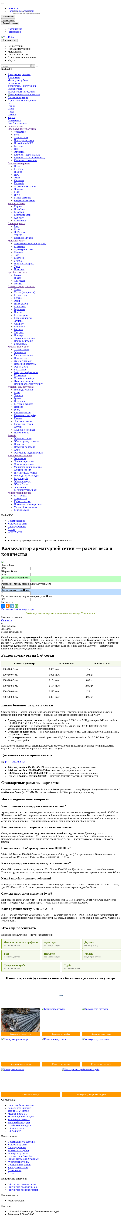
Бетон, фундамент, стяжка (22, 129)
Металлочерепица (24, 355)
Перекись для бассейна (20, 1156)
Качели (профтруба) (25, 415)
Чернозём (19, 183)
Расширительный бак (25, 490)
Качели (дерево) (22, 412)
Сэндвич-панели (23, 361)
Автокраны (14, 77)
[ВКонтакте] (3, 606)
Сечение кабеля (22, 469)
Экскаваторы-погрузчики (21, 91)
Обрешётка (20, 352)
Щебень (12, 114)
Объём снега (21, 366)
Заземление (20, 487)
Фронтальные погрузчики (22, 86)
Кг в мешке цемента (19, 1119)
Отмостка (19, 151)
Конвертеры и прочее (19, 492)
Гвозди (17, 277)
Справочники (8, 1099)
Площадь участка (23, 389)
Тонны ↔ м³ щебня (18, 1110)
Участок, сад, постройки (21, 386)
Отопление (20, 458)
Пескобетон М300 (23, 143)
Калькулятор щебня (18, 1150)
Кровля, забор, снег (18, 346)
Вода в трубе (21, 478)
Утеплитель (20, 343)
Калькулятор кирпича (19, 1108)
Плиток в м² (14, 1131)
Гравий (11, 106)
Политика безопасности (21, 1105)
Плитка (18, 312)
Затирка (18, 320)
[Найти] (37, 66)
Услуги (11, 117)
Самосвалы (14, 83)
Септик (18, 426)
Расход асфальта (22, 197)
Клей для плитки (23, 318)
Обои (17, 300)
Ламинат (19, 323)
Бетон (17, 134)
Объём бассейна (16, 520)
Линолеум (19, 326)
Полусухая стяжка (24, 140)
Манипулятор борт (18, 80)
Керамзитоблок (22, 214)
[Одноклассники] (8, 606)
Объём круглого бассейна (21, 1141)
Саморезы (19, 280)
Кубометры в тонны (18, 1161)
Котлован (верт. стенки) (27, 154)
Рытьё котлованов (17, 123)
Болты (17, 275)
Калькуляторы (15, 126)
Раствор (18, 146)
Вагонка (18, 329)
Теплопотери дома (24, 461)
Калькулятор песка (18, 1153)
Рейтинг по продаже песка (22, 1184)
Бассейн (12, 435)
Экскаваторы (15, 88)
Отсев (17, 177)
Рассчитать (7, 609)
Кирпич (18, 206)
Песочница (20, 401)
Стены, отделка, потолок (21, 286)
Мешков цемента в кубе (21, 1116)
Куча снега (20, 369)
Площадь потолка (23, 341)
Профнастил (20, 358)
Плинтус (19, 335)
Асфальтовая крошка (25, 186)
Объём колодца (22, 481)
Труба (17, 266)
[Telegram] (12, 606)
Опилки (18, 189)
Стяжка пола (21, 137)
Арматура (19, 246)
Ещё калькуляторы (24, 609)
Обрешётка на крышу (19, 1164)
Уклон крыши (21, 349)
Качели (18, 418)
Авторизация (15, 29)
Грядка (17, 398)
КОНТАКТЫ (15, 532)
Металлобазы (32, 94)
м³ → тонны (20, 495)
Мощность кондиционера (28, 467)
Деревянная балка (23, 237)
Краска (18, 298)
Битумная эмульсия (24, 200)
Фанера (18, 235)
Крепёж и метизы (17, 272)
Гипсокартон (21, 303)
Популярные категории (14, 1178)
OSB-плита (20, 232)
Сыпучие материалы (19, 163)
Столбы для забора (24, 378)
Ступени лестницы (24, 429)
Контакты (13, 8)
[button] (2, 3)
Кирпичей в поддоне (19, 1122)
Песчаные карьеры (18, 97)
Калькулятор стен (17, 523)
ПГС (16, 174)
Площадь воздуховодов (26, 475)
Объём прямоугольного (26, 441)
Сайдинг (19, 332)
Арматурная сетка (24, 249)
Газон (17, 392)
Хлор (17, 449)
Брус (10, 103)
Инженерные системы (20, 455)
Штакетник (20, 375)
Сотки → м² (20, 498)
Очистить (6, 620)
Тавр (16, 255)
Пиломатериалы (16, 223)
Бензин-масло (21, 510)
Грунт (17, 194)
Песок (11, 111)
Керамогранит (21, 315)
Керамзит (19, 180)
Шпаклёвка (20, 306)
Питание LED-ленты (25, 472)
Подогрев (19, 444)
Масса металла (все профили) (30, 243)
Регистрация (14, 31)
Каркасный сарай (23, 424)
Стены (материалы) (24, 292)
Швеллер (19, 257)
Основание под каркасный (28, 452)
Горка (17, 409)
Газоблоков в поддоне (19, 1125)
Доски (11, 108)
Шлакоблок (20, 220)
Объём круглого (22, 438)
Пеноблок (19, 209)
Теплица (18, 395)
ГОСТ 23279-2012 (15, 762)
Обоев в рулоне (16, 1128)
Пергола (18, 406)
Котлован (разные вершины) (29, 157)
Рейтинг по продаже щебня (22, 1187)
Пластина (19, 269)
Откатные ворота (23, 381)
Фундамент (20, 131)
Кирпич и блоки (16, 203)
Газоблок (19, 212)
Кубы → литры (22, 501)
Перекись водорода (24, 447)
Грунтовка (19, 309)
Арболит (19, 217)
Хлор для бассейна (18, 1167)
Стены (17, 289)
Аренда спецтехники (19, 74)
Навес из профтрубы (25, 363)
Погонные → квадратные (28, 504)
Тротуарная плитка (24, 338)
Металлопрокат (16, 240)
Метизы (18, 283)
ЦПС (17, 149)
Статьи (11, 529)
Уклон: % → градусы (25, 507)
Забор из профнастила (26, 372)
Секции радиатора (24, 464)
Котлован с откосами (25, 160)
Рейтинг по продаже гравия (23, 1189)
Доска (17, 229)
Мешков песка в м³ (18, 1113)
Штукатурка (20, 295)
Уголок (18, 260)
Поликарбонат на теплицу (28, 384)
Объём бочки (21, 484)
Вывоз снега (14, 120)
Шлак (17, 192)
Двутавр (18, 252)
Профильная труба (24, 263)
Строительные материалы (22, 100)
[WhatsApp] (16, 606)
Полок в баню (21, 432)
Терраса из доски (23, 421)
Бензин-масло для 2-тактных (23, 1159)
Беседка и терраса (23, 404)
